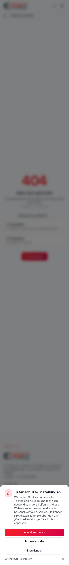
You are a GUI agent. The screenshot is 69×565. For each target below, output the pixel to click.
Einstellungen (34, 550)
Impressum (26, 558)
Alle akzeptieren (34, 532)
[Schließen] (62, 558)
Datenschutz (11, 558)
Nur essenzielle (34, 541)
